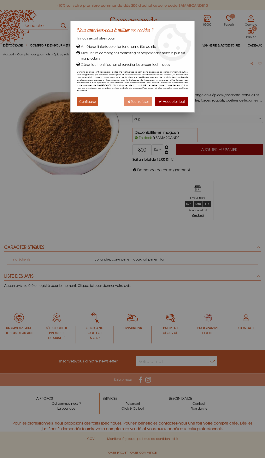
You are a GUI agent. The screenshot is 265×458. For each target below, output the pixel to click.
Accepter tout (173, 102)
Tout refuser (139, 102)
